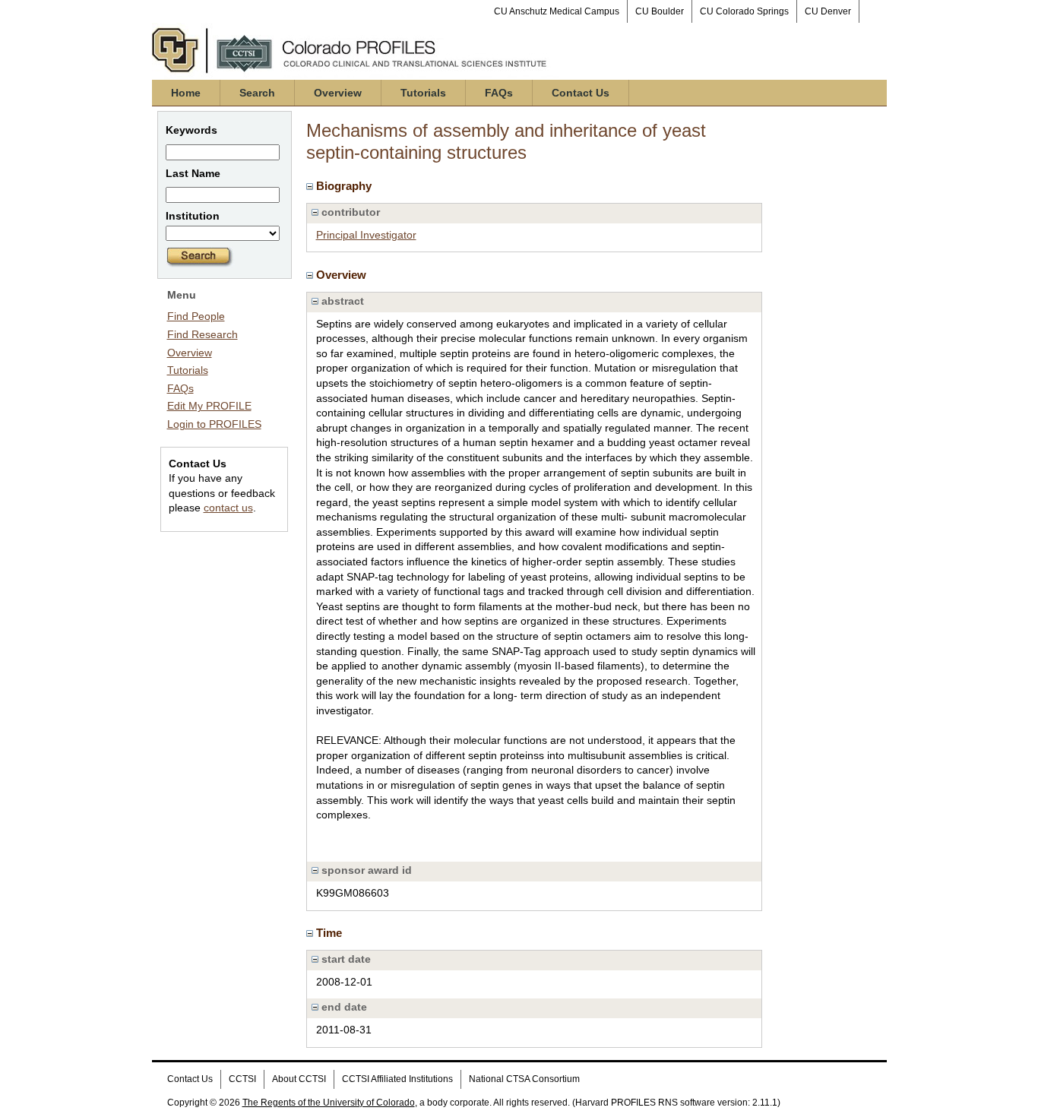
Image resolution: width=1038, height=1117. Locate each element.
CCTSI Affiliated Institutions (397, 1079)
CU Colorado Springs (744, 11)
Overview (338, 93)
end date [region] (342, 1007)
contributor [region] (349, 212)
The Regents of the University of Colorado (328, 1102)
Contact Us (580, 93)
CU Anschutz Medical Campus (556, 11)
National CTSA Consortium (524, 1079)
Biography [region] (345, 185)
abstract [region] (341, 301)
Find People (196, 316)
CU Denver (828, 11)
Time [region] (330, 932)
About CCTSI (299, 1079)
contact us (228, 508)
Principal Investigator (366, 235)
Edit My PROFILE (209, 406)
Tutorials (423, 93)
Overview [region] (342, 274)
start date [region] (344, 959)
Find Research (202, 334)
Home (186, 93)
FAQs (499, 93)
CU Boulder (659, 11)
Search (257, 93)
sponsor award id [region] (365, 870)
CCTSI (242, 1079)
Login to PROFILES (214, 424)
